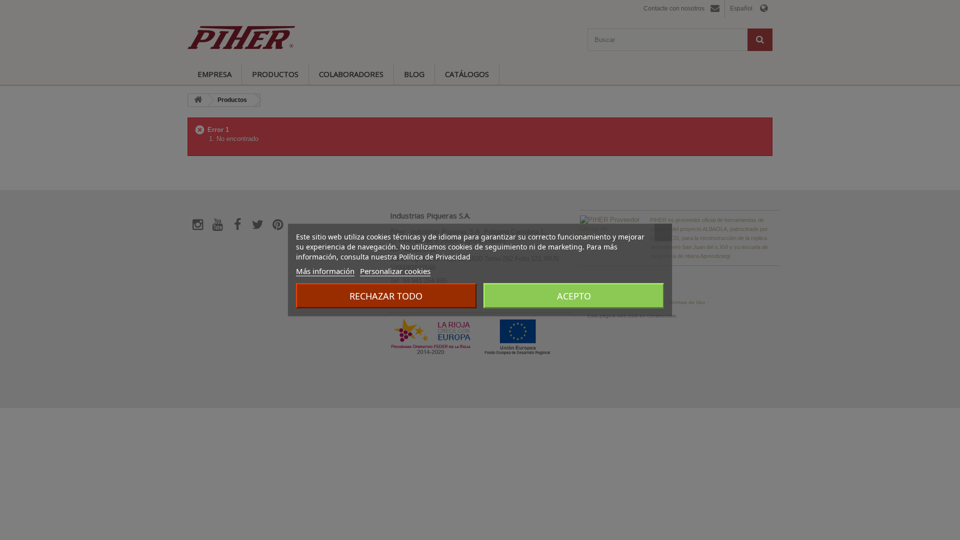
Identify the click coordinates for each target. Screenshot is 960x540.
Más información (325, 271)
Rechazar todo (386, 296)
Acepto (574, 296)
